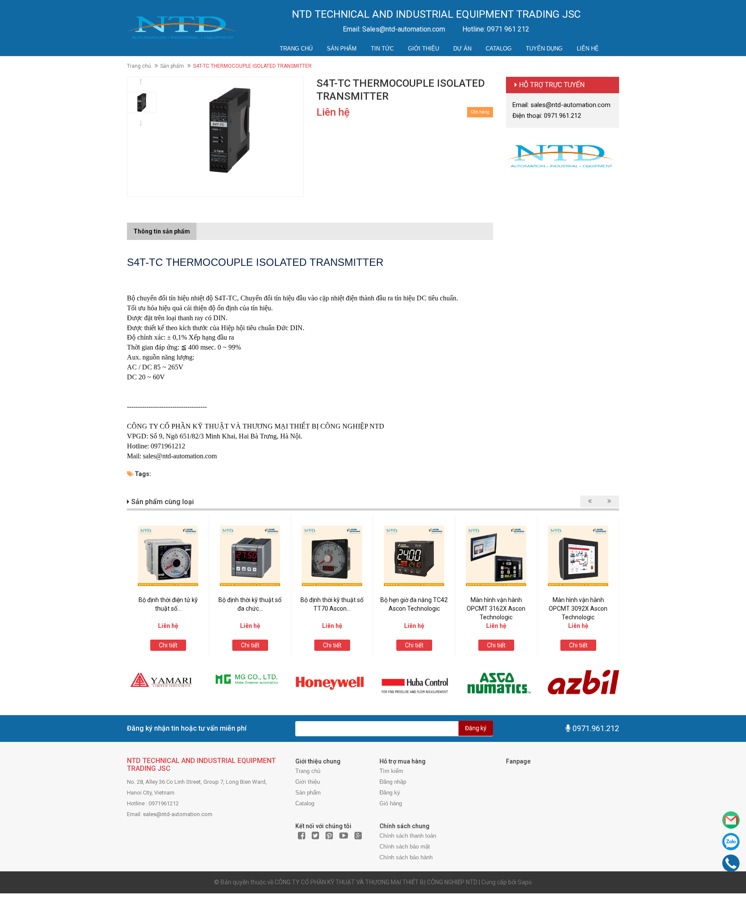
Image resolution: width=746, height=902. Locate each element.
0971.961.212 (595, 728)
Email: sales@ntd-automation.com (561, 105)
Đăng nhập (392, 782)
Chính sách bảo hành (406, 857)
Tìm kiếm (391, 771)
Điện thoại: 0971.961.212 (546, 116)
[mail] (731, 820)
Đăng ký (476, 728)
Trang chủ (296, 48)
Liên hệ (588, 48)
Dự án (462, 48)
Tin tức (382, 48)
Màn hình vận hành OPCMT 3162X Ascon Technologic (496, 608)
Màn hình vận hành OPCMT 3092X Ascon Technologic (578, 608)
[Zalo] (731, 841)
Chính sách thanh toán (407, 836)
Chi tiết (168, 645)
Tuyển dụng (544, 48)
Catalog (499, 48)
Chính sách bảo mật (404, 846)
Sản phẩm (342, 48)
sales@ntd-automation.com (177, 814)
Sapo (525, 882)
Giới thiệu (423, 48)
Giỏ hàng (390, 803)
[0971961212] (731, 863)
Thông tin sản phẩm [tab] (161, 231)
